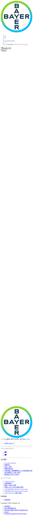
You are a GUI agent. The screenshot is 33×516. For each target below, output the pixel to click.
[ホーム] (5, 37)
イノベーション (9, 40)
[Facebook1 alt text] (5, 453)
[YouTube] (5, 455)
